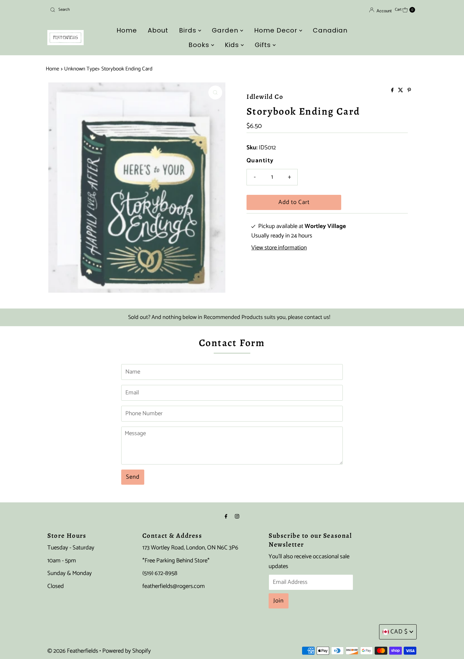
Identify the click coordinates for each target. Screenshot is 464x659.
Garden (226, 30)
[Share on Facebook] (393, 91)
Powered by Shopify (126, 651)
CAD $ (399, 632)
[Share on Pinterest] (409, 91)
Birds (188, 30)
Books (199, 44)
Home (126, 30)
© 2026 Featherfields (72, 651)
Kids (233, 44)
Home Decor (276, 30)
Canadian (330, 30)
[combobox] (107, 9)
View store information (279, 248)
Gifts (264, 44)
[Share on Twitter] (401, 91)
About (158, 30)
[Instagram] (237, 516)
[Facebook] (226, 516)
